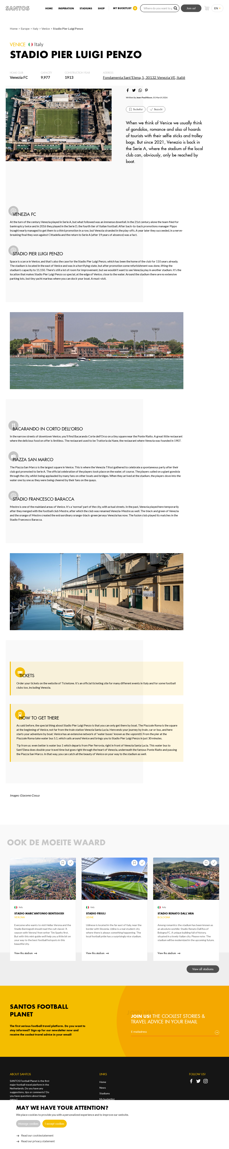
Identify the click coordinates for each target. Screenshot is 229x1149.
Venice (46, 28)
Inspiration (66, 8)
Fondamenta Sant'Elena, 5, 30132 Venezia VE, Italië (144, 77)
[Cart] (206, 8)
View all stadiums (202, 969)
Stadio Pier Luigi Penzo (68, 28)
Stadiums (86, 8)
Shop (101, 8)
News (102, 1087)
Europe (25, 28)
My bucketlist (107, 1099)
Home (49, 8)
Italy (36, 28)
